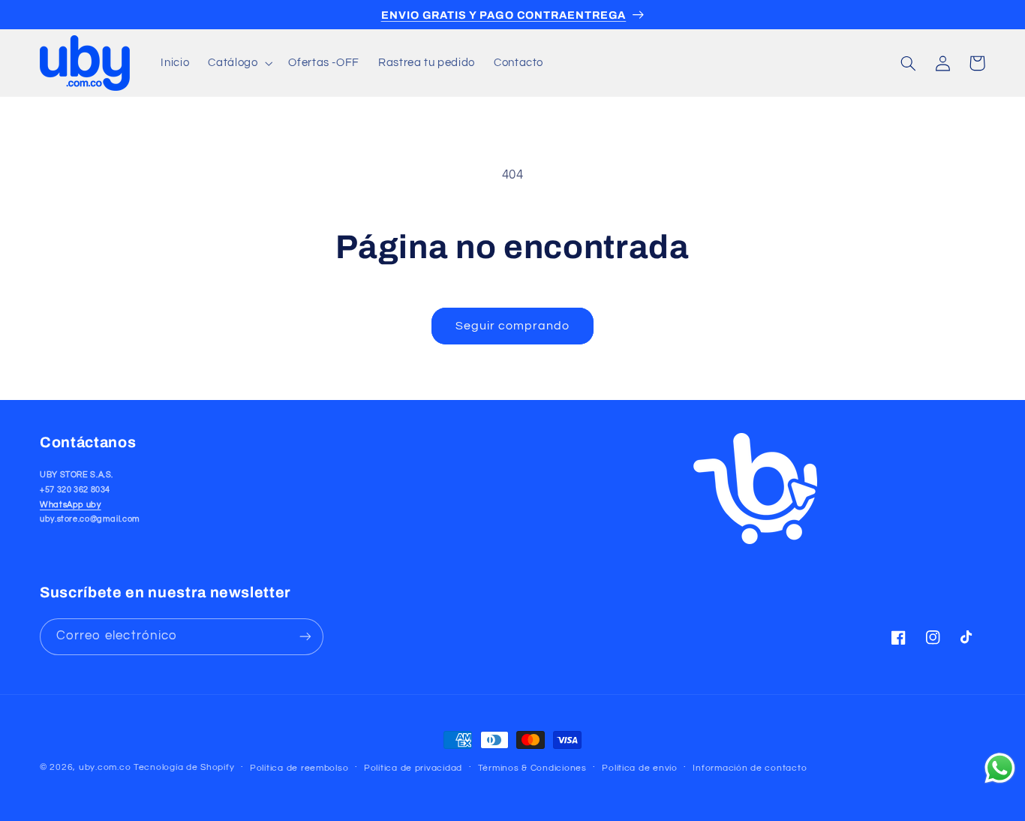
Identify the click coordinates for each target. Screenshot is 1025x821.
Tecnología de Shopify (184, 767)
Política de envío (640, 768)
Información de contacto (750, 768)
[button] (239, 63)
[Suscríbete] (305, 636)
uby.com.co (105, 767)
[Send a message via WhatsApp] (999, 768)
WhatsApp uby (70, 505)
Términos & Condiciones (532, 768)
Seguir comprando (512, 326)
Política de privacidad (413, 768)
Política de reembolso (299, 768)
